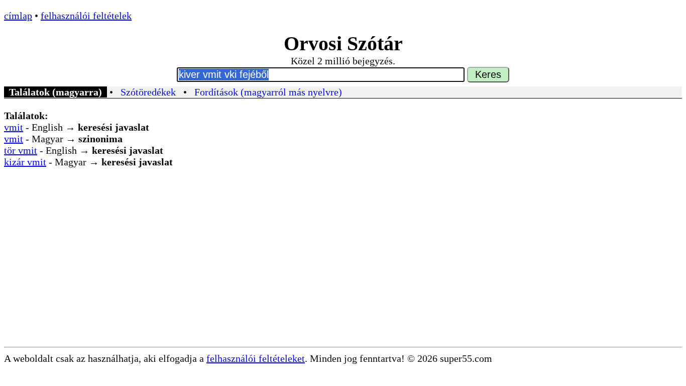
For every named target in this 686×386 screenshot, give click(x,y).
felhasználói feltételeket (255, 358)
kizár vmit (25, 161)
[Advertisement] (343, 271)
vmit (13, 127)
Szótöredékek (148, 92)
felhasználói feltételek (86, 15)
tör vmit (20, 150)
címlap (18, 15)
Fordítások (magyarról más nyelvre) (268, 92)
